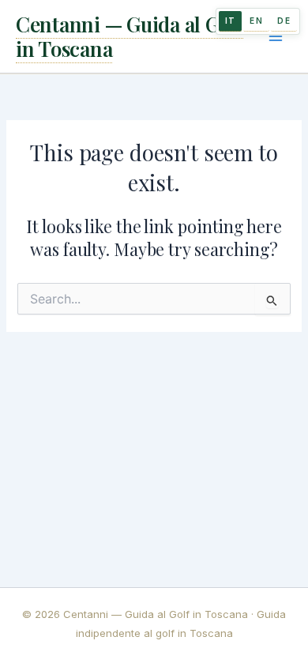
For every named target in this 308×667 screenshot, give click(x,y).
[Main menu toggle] (275, 36)
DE (284, 20)
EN (256, 20)
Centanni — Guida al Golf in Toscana (129, 36)
